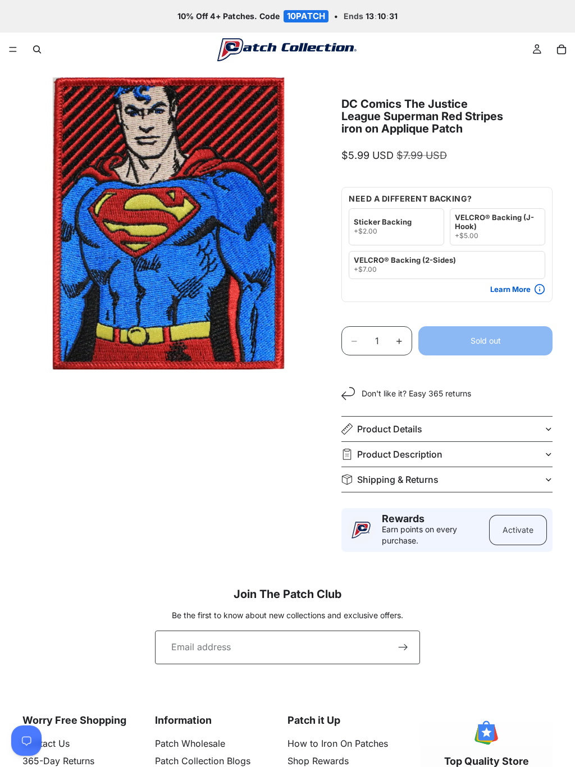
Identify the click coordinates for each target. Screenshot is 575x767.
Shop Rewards (318, 760)
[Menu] (13, 50)
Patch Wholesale (190, 743)
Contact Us (46, 743)
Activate (518, 530)
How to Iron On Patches (338, 743)
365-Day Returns (58, 760)
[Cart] (561, 49)
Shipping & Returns (398, 479)
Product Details (389, 429)
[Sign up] (403, 647)
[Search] (37, 49)
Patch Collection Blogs (202, 760)
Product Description (399, 454)
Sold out (486, 340)
